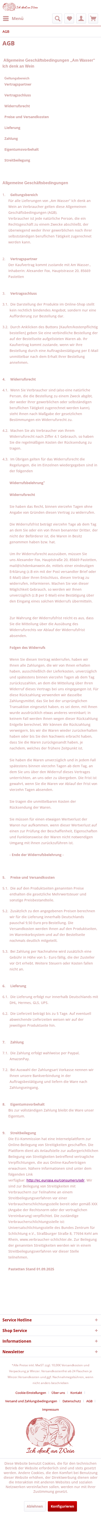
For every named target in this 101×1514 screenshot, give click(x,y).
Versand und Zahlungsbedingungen (31, 1401)
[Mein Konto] (81, 18)
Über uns (58, 1392)
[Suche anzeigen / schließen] (57, 18)
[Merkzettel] (69, 18)
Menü (18, 18)
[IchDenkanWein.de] (50, 1451)
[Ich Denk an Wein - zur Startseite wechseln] (20, 6)
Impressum (50, 1409)
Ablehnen (35, 1506)
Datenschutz (72, 1401)
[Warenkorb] (93, 18)
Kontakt (76, 1392)
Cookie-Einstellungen (30, 1392)
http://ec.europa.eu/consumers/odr (55, 1180)
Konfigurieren (62, 1506)
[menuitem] (13, 18)
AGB (89, 1401)
